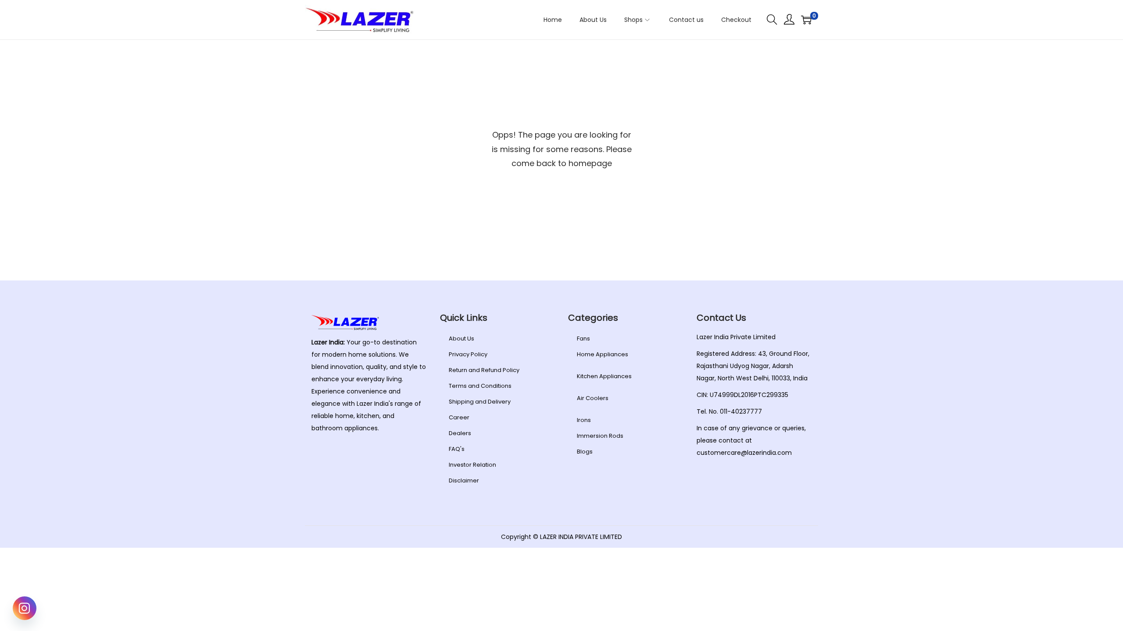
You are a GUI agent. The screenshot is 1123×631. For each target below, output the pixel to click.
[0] (806, 19)
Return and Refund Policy (484, 370)
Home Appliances (602, 354)
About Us (461, 338)
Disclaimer (464, 480)
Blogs (585, 451)
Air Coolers (592, 398)
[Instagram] (24, 608)
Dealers (460, 433)
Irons (584, 420)
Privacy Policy (468, 354)
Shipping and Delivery (480, 401)
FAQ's (457, 449)
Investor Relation (472, 465)
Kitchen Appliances (604, 376)
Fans (583, 338)
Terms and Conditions (480, 386)
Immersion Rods (600, 436)
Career (459, 417)
